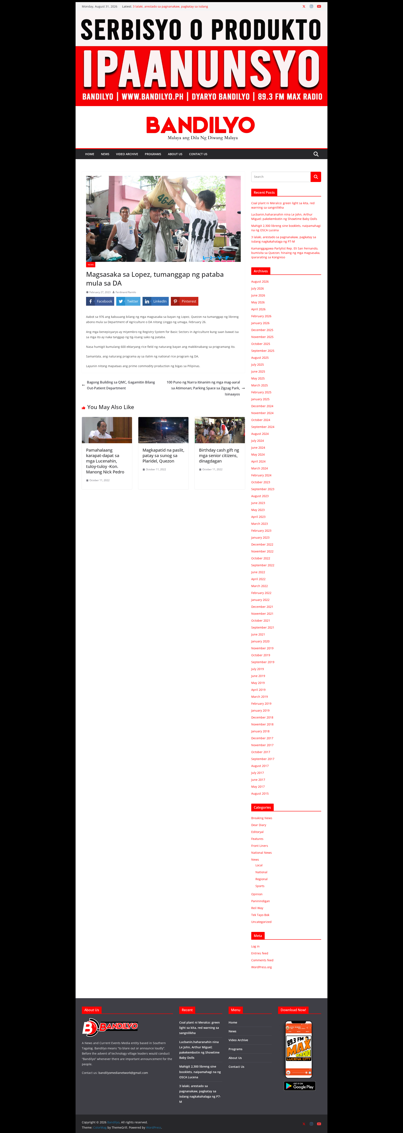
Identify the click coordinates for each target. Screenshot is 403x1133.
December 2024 (262, 406)
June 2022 (258, 572)
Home (89, 154)
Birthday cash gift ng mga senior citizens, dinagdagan (219, 455)
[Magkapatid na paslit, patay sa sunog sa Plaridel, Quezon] (163, 420)
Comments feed (262, 960)
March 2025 (259, 385)
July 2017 (257, 773)
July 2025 (257, 364)
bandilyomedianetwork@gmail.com (123, 1073)
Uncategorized (261, 922)
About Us (175, 154)
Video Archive (127, 154)
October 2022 (260, 558)
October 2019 (260, 655)
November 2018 (262, 724)
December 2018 (262, 717)
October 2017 (260, 752)
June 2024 (258, 448)
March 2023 (259, 524)
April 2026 (258, 309)
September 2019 (262, 662)
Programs (153, 154)
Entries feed (259, 953)
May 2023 (258, 510)
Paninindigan (260, 901)
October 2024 (260, 420)
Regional (261, 879)
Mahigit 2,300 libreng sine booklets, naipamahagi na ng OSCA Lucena (200, 1071)
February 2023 (261, 531)
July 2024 (257, 441)
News (105, 154)
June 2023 (258, 503)
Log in (255, 946)
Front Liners (259, 846)
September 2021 (262, 627)
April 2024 (258, 461)
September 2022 (262, 565)
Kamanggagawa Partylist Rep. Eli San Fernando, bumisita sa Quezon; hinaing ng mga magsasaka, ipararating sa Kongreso (285, 252)
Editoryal (257, 832)
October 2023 (260, 482)
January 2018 (260, 731)
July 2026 (257, 288)
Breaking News (261, 818)
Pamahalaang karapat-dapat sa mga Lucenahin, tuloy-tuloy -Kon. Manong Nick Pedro (105, 461)
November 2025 (262, 337)
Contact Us (198, 154)
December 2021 (262, 607)
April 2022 (258, 579)
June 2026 (258, 295)
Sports (259, 886)
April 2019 (258, 690)
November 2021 (262, 614)
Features (257, 839)
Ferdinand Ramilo (126, 292)
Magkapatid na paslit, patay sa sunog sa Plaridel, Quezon (163, 455)
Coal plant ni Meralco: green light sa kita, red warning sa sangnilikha (199, 1027)
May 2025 (258, 378)
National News (261, 853)
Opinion (257, 894)
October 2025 (260, 344)
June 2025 (258, 371)
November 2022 (262, 551)
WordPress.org (261, 967)
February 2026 (261, 316)
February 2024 (261, 475)
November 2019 (262, 648)
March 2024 (259, 468)
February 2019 (261, 704)
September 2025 (262, 351)
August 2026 (260, 281)
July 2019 (257, 669)
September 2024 (262, 427)
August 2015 (260, 793)
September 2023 (262, 489)
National (261, 872)
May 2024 (258, 454)
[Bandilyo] (201, 13)
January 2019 (260, 710)
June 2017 (258, 780)
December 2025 (262, 330)
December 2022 (262, 544)
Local (259, 865)
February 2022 (261, 593)
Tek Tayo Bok (260, 915)
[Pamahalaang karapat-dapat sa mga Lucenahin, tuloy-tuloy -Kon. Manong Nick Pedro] (107, 420)
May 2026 (258, 302)
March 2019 (259, 697)
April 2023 (258, 517)
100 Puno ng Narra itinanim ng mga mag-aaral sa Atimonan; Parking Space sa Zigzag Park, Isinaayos (203, 388)
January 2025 (260, 399)
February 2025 (261, 392)
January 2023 (260, 537)
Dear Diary (258, 825)
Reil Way (257, 908)
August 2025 (260, 358)
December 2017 (262, 738)
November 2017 (262, 745)
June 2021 (258, 634)
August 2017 (260, 766)
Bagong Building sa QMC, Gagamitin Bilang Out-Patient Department (121, 385)
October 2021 (260, 620)
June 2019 (258, 676)
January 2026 (260, 323)
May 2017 (258, 787)
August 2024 (260, 434)
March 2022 (259, 586)
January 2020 (260, 641)
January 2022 (260, 600)
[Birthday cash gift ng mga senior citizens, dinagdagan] (220, 420)
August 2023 (260, 496)
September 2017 (262, 759)
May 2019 (258, 683)
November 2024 (262, 413)
